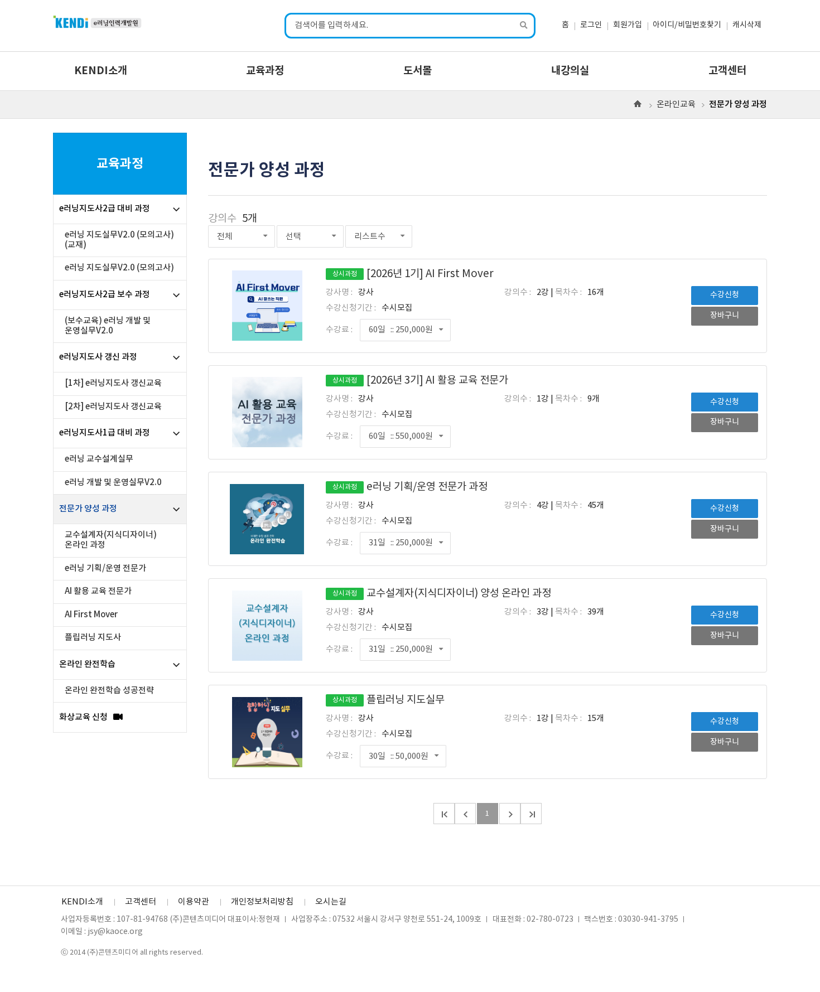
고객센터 (727, 71)
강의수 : (517, 292)
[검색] (524, 26)
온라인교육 (676, 104)
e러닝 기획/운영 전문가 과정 (410, 487)
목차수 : (568, 292)
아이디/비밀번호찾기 (687, 25)
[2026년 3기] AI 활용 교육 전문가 (420, 380)
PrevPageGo (465, 813)
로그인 (591, 25)
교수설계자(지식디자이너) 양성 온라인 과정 (441, 593)
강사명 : (339, 292)
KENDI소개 (100, 71)
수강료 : (339, 330)
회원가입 (627, 25)
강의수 (222, 219)
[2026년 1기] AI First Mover (413, 274)
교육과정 (265, 71)
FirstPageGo (444, 813)
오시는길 (330, 902)
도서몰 (417, 71)
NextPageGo (509, 813)
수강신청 (724, 295)
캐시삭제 (746, 25)
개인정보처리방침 (262, 902)
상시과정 (344, 274)
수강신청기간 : (351, 308)
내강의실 (570, 71)
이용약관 (193, 902)
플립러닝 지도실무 (388, 700)
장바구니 (724, 315)
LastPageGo (531, 813)
